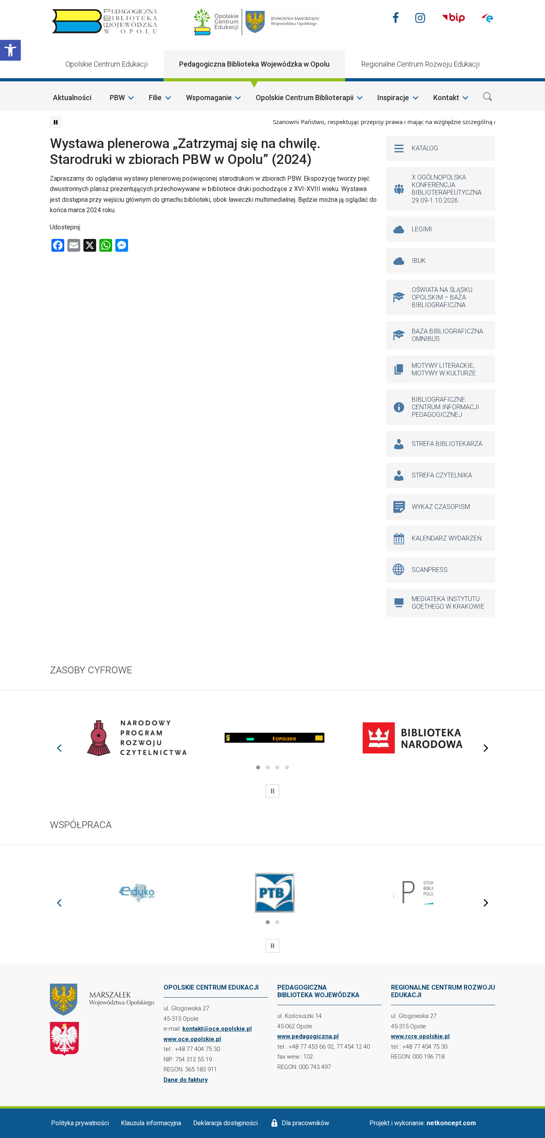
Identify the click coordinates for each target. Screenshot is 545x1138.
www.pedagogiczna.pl (308, 1036)
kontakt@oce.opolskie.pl (217, 1028)
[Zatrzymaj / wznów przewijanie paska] (55, 122)
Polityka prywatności (80, 1123)
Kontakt (446, 97)
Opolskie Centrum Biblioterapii (304, 97)
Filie (155, 97)
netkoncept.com (451, 1123)
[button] (10, 50)
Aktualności (72, 97)
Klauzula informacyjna (151, 1123)
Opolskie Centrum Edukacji (106, 64)
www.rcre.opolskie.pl (420, 1036)
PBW (117, 97)
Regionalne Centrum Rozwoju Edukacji (420, 64)
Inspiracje (393, 97)
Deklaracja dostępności (225, 1123)
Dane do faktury (186, 1079)
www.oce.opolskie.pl (192, 1039)
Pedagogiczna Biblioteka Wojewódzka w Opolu (254, 64)
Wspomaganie (209, 97)
